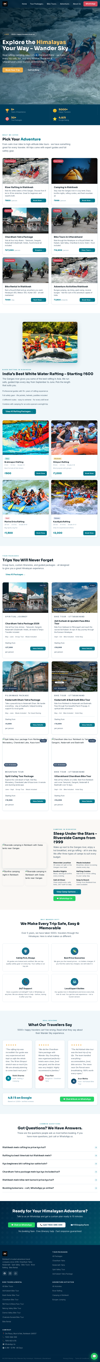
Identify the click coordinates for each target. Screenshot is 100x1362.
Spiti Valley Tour (58, 1269)
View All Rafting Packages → (19, 411)
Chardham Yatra (58, 1261)
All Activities (57, 1286)
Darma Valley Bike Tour (11, 1313)
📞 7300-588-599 (9, 1337)
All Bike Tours (7, 1286)
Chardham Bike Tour (10, 1300)
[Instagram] (10, 1273)
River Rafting (57, 1291)
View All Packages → (15, 574)
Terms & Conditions (82, 1358)
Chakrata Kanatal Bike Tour (13, 1317)
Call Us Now (33, 70)
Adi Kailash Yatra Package (62, 1274)
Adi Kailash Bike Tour (10, 1291)
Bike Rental (6, 1322)
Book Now (40, 473)
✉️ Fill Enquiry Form (80, 1225)
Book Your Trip (13, 70)
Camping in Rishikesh (60, 1295)
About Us (77, 4)
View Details (38, 648)
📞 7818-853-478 (9, 1341)
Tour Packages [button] (36, 4)
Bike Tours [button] (51, 4)
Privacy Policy (68, 1358)
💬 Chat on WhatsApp (21, 1225)
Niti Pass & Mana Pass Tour (13, 1304)
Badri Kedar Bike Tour (10, 1295)
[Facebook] (4, 1273)
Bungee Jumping (58, 1300)
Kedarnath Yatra (58, 1265)
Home (24, 4)
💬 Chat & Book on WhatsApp (77, 1099)
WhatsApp (90, 4)
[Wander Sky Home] (5, 3)
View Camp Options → (67, 892)
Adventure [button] (64, 4)
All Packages (57, 1256)
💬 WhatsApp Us (64, 898)
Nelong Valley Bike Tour (11, 1308)
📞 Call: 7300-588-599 (51, 1225)
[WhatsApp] (15, 1273)
